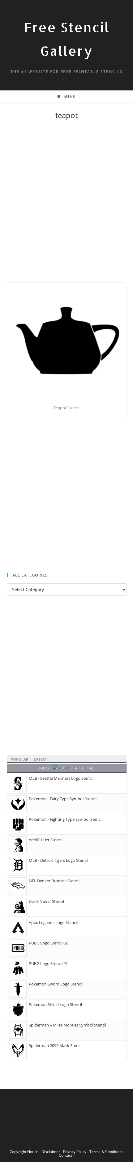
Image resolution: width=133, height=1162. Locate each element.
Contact (65, 1155)
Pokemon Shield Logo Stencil (55, 1004)
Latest (40, 759)
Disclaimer (50, 1151)
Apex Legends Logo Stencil (53, 922)
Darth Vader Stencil (46, 901)
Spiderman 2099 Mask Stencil (55, 1045)
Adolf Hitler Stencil (45, 840)
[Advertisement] (66, 213)
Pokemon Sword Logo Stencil (56, 984)
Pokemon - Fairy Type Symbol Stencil (63, 798)
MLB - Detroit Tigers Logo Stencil (58, 860)
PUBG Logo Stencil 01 (48, 963)
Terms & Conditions (106, 1151)
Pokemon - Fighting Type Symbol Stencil (65, 819)
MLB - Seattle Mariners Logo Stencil (61, 778)
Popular (19, 759)
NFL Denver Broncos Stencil (54, 881)
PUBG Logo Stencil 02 (48, 943)
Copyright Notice (24, 1151)
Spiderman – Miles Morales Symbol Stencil (67, 1025)
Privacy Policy (74, 1151)
